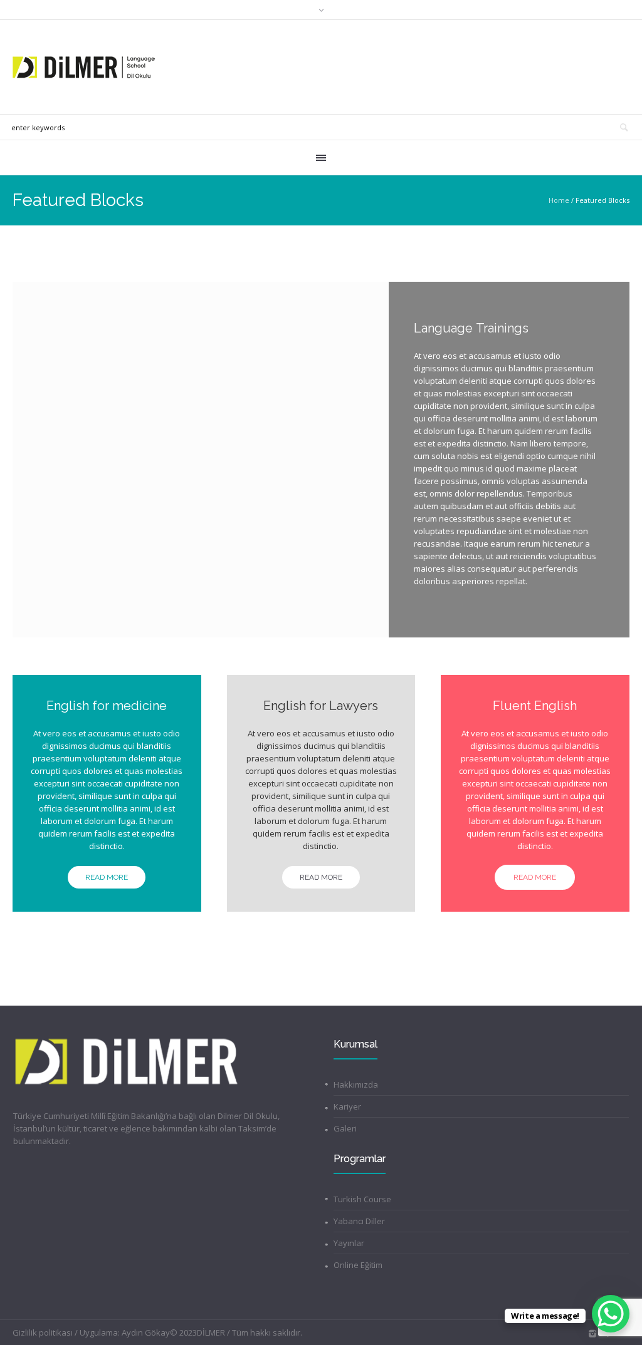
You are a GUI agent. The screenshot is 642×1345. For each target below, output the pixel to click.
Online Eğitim (358, 1264)
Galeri (345, 1128)
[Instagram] (592, 1334)
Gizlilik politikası (43, 1332)
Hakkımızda (356, 1084)
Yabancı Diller (359, 1221)
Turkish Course (362, 1199)
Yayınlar (349, 1243)
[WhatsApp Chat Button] (610, 1313)
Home (559, 200)
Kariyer (347, 1106)
